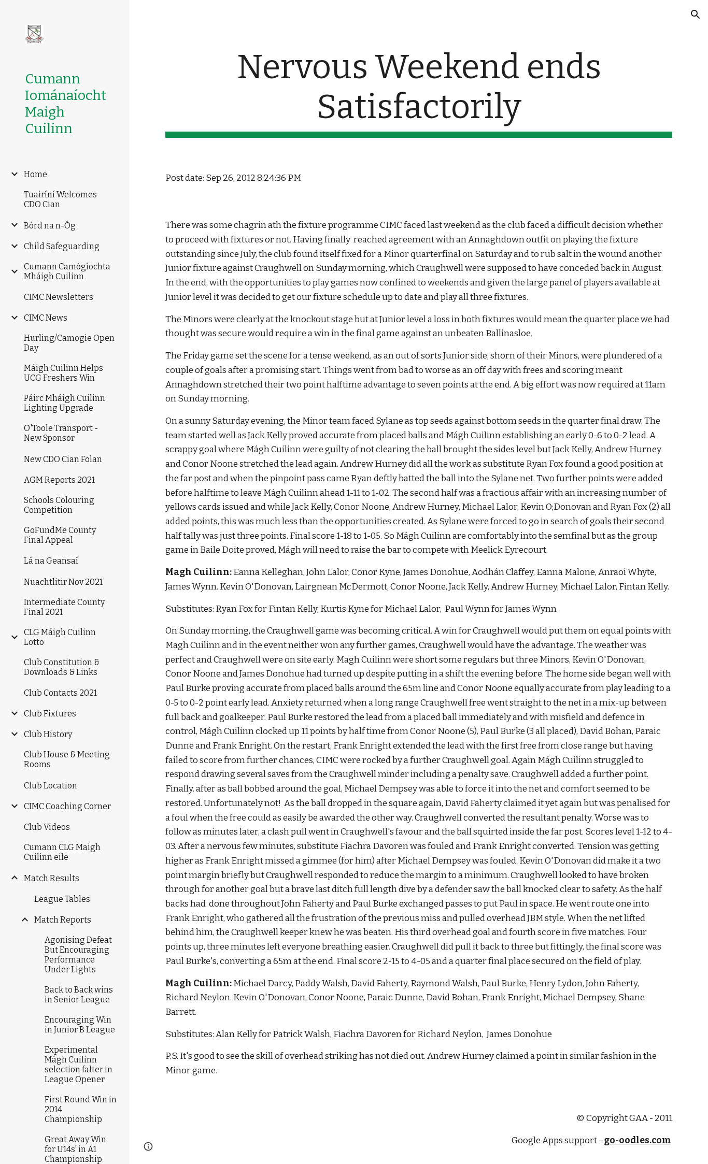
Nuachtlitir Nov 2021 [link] (63, 582)
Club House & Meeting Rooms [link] (67, 759)
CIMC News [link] (45, 318)
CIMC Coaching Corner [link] (67, 806)
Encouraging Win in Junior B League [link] (80, 1024)
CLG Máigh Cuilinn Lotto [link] (60, 637)
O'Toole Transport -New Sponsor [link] (61, 433)
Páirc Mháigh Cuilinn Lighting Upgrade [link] (64, 403)
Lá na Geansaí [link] (51, 561)
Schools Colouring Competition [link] (59, 505)
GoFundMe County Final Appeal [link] (60, 535)
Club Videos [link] (47, 827)
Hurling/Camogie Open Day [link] (69, 343)
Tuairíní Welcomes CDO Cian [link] (60, 199)
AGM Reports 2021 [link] (59, 480)
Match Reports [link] (62, 920)
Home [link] (35, 174)
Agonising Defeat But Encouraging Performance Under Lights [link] (78, 954)
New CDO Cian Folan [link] (63, 459)
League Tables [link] (62, 899)
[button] (695, 14)
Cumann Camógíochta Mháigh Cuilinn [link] (67, 271)
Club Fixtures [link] (50, 713)
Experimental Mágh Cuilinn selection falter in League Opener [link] (78, 1064)
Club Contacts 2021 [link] (60, 693)
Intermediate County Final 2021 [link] (64, 607)
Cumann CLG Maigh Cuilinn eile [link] (62, 852)
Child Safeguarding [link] (62, 246)
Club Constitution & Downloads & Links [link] (62, 667)
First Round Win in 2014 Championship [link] (81, 1109)
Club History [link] (48, 734)
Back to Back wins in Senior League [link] (79, 994)
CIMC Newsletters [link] (58, 297)
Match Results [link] (51, 878)
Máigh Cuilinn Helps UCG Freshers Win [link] (63, 373)
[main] (419, 93)
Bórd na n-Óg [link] (50, 226)
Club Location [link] (50, 786)
